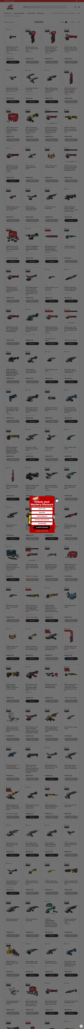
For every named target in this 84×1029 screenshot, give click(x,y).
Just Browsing (42, 523)
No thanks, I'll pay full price (42, 530)
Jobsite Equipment (42, 516)
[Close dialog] (57, 501)
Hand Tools (42, 512)
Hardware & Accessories (42, 520)
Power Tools (42, 508)
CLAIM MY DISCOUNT (42, 527)
